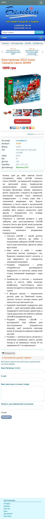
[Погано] (37, 134)
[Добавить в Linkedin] (23, 128)
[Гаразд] (41, 134)
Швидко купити (22, 121)
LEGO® (28, 43)
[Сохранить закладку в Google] (27, 128)
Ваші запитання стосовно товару (15, 384)
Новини (7, 506)
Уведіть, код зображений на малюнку (17, 404)
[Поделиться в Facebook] (11, 128)
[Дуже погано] (35, 134)
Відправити (6, 417)
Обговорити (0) (9, 353)
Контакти (7, 516)
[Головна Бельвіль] (22, 12)
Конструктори (17, 43)
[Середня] (39, 134)
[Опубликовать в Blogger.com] (17, 128)
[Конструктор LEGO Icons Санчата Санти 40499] (22, 89)
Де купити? (8, 514)
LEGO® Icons (38, 43)
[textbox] (18, 32)
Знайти (40, 32)
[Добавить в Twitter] (14, 128)
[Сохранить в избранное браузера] (33, 128)
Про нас (7, 509)
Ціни (5, 511)
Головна (5, 43)
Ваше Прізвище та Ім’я (10, 368)
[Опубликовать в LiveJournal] (20, 128)
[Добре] (43, 134)
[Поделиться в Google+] (30, 128)
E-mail (3, 376)
